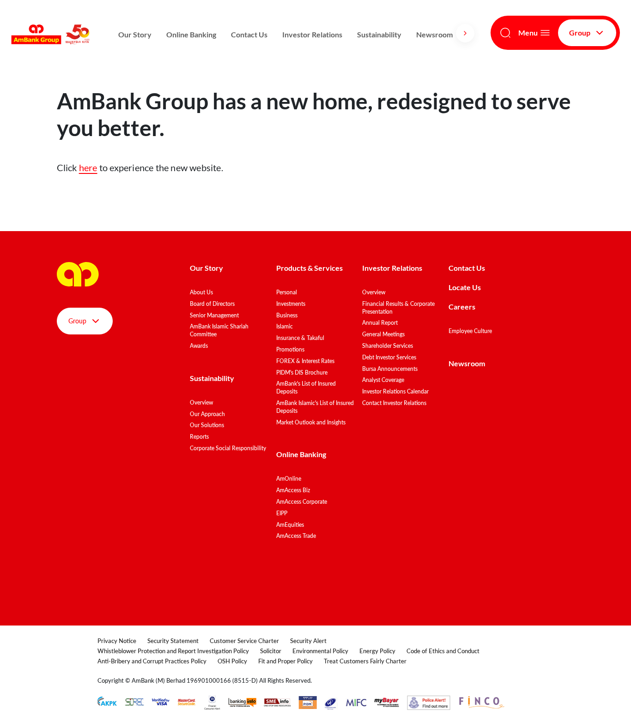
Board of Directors (212, 303)
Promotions (290, 349)
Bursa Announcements (390, 368)
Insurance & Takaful (300, 337)
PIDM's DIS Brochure (302, 372)
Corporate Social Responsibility (228, 448)
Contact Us (249, 34)
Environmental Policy (320, 651)
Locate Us (465, 287)
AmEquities (290, 524)
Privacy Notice (116, 640)
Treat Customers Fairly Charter (365, 661)
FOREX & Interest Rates (305, 361)
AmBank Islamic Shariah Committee (219, 330)
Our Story (135, 34)
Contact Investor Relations (394, 402)
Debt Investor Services (389, 357)
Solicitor (270, 651)
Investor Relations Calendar (395, 391)
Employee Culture (470, 331)
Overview (201, 402)
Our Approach (207, 414)
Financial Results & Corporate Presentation (398, 307)
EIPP (281, 513)
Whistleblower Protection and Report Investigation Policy (173, 651)
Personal (286, 292)
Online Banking (191, 34)
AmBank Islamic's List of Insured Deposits (315, 406)
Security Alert (308, 640)
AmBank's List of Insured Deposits (306, 387)
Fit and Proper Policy (285, 661)
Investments (290, 303)
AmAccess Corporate (301, 501)
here (88, 167)
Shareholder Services (387, 345)
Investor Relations (312, 34)
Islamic (284, 326)
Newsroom (435, 34)
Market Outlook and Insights (311, 422)
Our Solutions (207, 425)
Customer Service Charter (244, 640)
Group (579, 32)
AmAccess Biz (293, 490)
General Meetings (383, 334)
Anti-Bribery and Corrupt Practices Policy (151, 661)
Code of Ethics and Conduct (443, 651)
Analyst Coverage (383, 379)
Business (286, 315)
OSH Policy (232, 661)
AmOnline (288, 478)
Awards (199, 345)
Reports (199, 436)
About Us (201, 292)
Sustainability (379, 34)
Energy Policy (377, 651)
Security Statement (173, 640)
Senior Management (214, 315)
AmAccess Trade (296, 535)
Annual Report (380, 322)
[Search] (505, 32)
